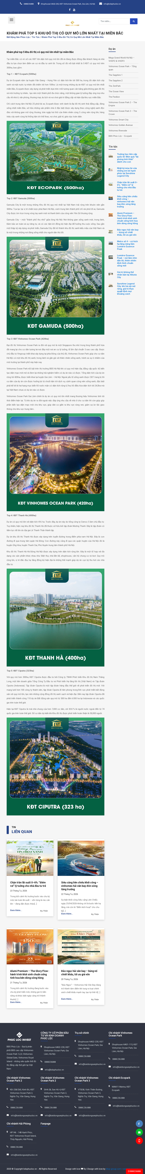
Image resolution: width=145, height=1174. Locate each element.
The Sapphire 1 (115, 75)
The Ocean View (116, 91)
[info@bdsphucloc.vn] (139, 1132)
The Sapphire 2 (115, 80)
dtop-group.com (113, 1169)
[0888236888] (139, 1141)
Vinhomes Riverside (118, 130)
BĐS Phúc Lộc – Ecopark (120, 136)
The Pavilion (114, 97)
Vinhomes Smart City (118, 119)
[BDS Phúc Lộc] (138, 1123)
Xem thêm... (16, 910)
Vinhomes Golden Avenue (121, 125)
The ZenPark (115, 86)
